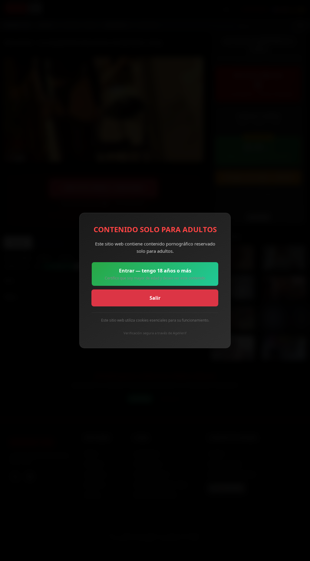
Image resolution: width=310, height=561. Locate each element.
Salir (155, 298)
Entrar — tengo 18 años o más (155, 274)
